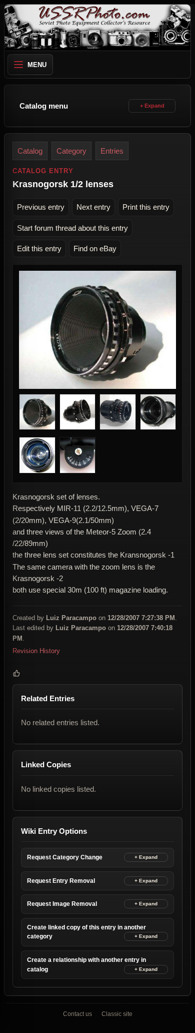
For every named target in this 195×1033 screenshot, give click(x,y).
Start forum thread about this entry (72, 228)
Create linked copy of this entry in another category (86, 932)
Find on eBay (95, 248)
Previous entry (40, 207)
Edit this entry (39, 248)
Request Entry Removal (61, 880)
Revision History (36, 651)
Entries (112, 151)
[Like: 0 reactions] (16, 673)
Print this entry (146, 207)
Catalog (30, 151)
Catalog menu (44, 106)
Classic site (117, 1013)
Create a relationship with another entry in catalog (86, 964)
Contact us (77, 1013)
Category (71, 151)
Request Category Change (64, 857)
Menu (37, 65)
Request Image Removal (62, 903)
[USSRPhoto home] (97, 28)
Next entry (93, 207)
